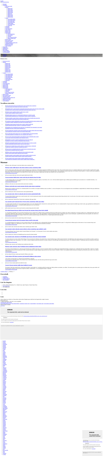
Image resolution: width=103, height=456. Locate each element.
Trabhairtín (7, 26)
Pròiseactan (5, 46)
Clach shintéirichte (11, 34)
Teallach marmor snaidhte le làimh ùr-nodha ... (14, 113)
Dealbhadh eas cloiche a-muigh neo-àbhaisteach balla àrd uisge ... (17, 140)
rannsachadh (7, 173)
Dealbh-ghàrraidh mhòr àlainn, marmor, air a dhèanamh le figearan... (18, 125)
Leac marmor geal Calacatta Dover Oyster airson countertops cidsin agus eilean (24, 201)
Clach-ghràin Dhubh (15, 303)
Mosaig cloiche (8, 39)
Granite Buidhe (33, 303)
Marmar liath (10, 9)
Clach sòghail (7, 29)
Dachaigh (4, 4)
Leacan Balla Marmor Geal (5, 303)
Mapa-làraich (9, 302)
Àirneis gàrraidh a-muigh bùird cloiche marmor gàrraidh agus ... (17, 119)
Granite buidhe (10, 23)
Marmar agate (7, 31)
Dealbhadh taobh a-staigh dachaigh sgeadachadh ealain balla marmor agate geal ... (20, 109)
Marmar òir (10, 13)
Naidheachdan (5, 47)
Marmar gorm (10, 15)
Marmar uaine (10, 14)
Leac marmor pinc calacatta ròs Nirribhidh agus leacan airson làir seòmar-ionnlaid (25, 236)
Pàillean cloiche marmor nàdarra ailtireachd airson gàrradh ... (16, 153)
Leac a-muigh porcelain (12, 37)
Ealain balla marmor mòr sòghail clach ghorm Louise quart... (16, 106)
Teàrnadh (9, 36)
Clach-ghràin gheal (11, 22)
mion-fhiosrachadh (13, 173)
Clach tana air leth (8, 6)
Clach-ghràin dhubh (11, 19)
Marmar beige (10, 12)
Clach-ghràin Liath (39, 303)
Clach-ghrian (10, 35)
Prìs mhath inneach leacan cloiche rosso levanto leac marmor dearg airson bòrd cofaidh (26, 210)
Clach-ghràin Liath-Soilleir (49, 303)
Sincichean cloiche (8, 41)
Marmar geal (10, 8)
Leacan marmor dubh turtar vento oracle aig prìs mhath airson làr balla (23, 177)
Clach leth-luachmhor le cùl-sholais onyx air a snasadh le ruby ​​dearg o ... (19, 134)
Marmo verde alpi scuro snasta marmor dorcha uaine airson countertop (22, 186)
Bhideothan (5, 49)
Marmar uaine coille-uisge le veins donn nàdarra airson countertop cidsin (23, 167)
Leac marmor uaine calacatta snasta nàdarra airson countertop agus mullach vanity (25, 229)
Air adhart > (5, 271)
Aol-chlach (7, 27)
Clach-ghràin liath (11, 21)
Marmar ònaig (8, 30)
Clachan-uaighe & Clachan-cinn (11, 42)
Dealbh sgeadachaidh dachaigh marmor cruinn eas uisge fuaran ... (17, 143)
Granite (6, 18)
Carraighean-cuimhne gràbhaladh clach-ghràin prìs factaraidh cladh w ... (18, 122)
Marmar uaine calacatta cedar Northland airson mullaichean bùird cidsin (23, 246)
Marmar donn (10, 11)
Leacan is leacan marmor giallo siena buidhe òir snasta (18, 265)
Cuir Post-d (2, 305)
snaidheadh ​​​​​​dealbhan (9, 43)
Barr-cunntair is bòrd (9, 40)
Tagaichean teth (3, 302)
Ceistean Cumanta (6, 51)
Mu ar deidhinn (6, 50)
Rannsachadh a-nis (4, 300)
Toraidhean (5, 5)
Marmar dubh (10, 10)
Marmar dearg (10, 16)
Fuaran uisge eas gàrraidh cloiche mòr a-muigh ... (14, 150)
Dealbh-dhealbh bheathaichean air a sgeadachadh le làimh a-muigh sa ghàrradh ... (20, 116)
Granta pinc (10, 25)
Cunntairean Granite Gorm (24, 303)
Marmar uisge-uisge (9, 44)
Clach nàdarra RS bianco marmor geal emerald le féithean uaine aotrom (23, 256)
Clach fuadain (7, 32)
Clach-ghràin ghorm (11, 20)
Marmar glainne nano (12, 38)
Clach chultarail (8, 45)
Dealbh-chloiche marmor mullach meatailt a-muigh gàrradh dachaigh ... (18, 156)
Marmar (6, 7)
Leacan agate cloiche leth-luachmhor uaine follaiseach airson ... (17, 137)
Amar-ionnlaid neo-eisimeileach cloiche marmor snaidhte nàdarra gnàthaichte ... (20, 159)
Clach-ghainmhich (8, 28)
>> (8, 271)
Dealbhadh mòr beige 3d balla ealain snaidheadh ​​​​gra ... (15, 128)
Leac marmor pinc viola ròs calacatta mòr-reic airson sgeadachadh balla (23, 194)
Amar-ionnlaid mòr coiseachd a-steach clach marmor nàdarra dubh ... (18, 131)
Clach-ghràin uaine (11, 24)
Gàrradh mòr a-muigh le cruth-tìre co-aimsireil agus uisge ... (16, 147)
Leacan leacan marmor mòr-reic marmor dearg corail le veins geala (21, 220)
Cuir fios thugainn (6, 52)
